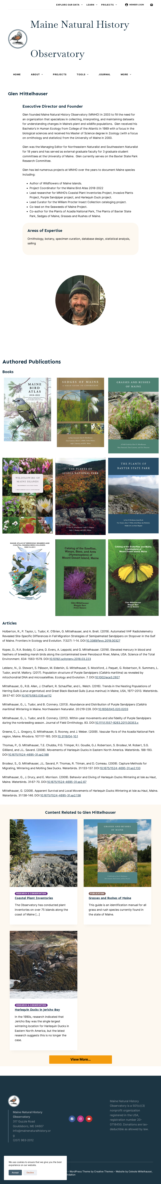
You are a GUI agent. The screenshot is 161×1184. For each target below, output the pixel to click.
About (35, 74)
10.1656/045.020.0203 (113, 709)
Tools (81, 74)
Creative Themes (103, 1171)
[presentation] (43, 853)
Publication (97, 893)
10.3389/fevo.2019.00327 (103, 640)
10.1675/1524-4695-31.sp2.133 (120, 768)
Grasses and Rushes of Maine (110, 898)
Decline (30, 1172)
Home (17, 74)
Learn (90, 4)
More (124, 74)
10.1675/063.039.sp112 (37, 695)
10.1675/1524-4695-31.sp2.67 (66, 782)
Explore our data (68, 4)
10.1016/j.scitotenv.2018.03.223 (70, 659)
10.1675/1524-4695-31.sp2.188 (28, 754)
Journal (105, 74)
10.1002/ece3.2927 (107, 677)
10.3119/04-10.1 (68, 736)
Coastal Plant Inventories (34, 898)
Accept (15, 1172)
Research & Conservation (31, 893)
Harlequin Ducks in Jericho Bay (37, 1009)
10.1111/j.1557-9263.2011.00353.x (117, 722)
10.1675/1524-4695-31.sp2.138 (60, 795)
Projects (107, 4)
